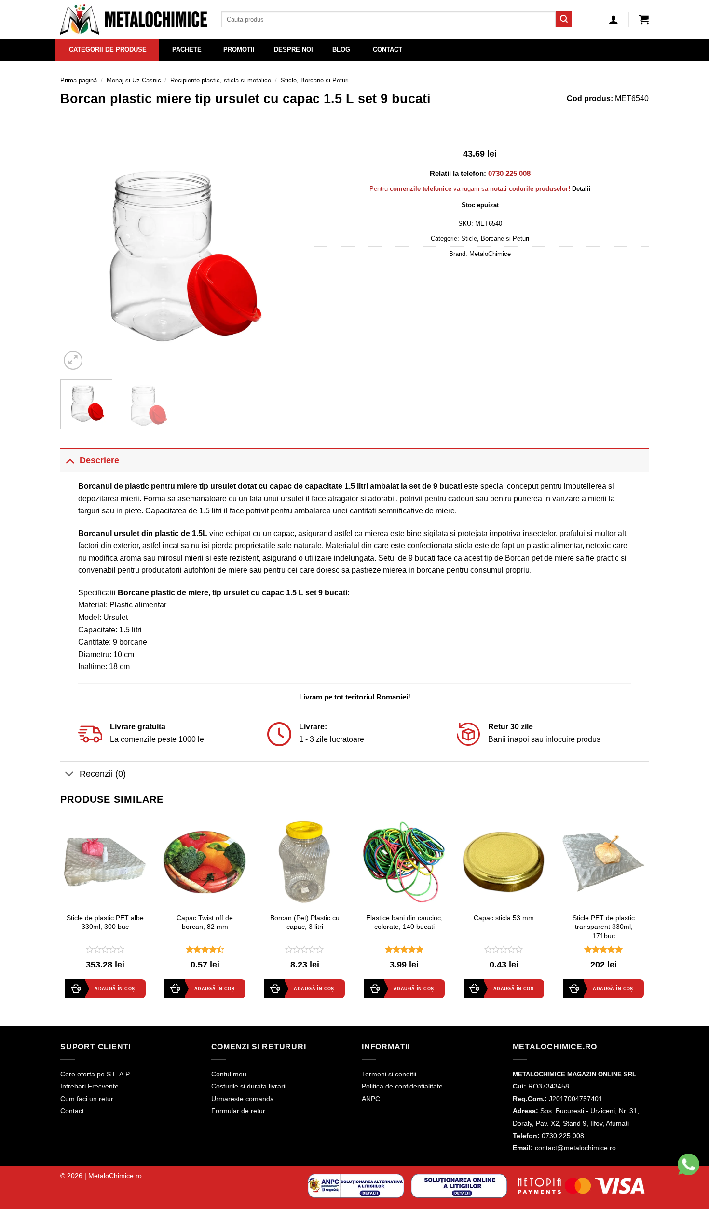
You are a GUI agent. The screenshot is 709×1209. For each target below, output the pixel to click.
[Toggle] (69, 460)
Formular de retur (238, 1111)
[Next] (280, 253)
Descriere (99, 460)
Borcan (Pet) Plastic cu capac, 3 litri (305, 922)
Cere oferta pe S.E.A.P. (95, 1074)
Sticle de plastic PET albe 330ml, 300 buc (105, 922)
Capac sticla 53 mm (504, 918)
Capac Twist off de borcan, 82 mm (205, 922)
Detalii (581, 188)
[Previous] (77, 253)
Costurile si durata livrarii (248, 1086)
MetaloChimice (490, 253)
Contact (72, 1111)
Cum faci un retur (86, 1098)
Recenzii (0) (103, 774)
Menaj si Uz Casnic (134, 80)
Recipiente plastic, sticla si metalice (220, 80)
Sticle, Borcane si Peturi (315, 80)
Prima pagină (78, 80)
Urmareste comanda (242, 1098)
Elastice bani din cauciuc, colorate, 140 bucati (404, 922)
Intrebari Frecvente (89, 1086)
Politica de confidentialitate (402, 1086)
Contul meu (228, 1074)
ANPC (371, 1098)
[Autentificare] (613, 19)
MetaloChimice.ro (115, 1176)
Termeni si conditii (389, 1074)
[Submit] (564, 19)
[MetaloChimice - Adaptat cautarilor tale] (133, 19)
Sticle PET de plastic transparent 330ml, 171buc (604, 927)
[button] (644, 19)
